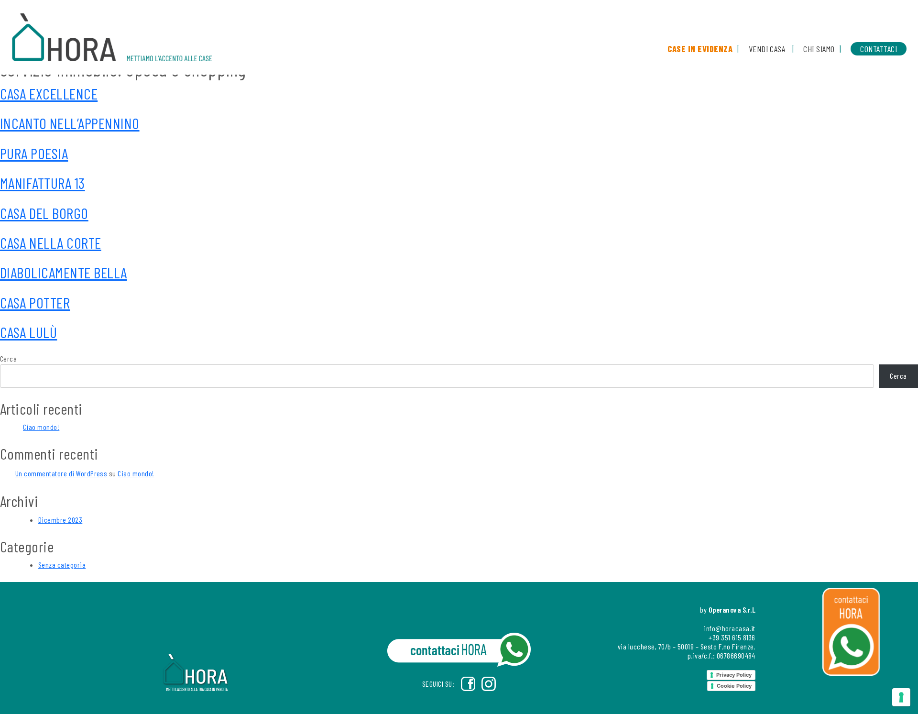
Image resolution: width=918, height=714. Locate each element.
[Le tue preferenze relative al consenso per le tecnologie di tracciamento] (901, 697)
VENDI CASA (767, 49)
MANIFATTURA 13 (42, 183)
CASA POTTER (35, 302)
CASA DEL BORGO (44, 213)
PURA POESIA (34, 153)
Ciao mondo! (41, 426)
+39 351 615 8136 (732, 637)
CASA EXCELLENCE (49, 93)
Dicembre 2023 (60, 519)
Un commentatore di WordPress (61, 473)
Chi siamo (818, 49)
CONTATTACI (878, 49)
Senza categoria (62, 564)
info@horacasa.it (729, 628)
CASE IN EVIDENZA (699, 49)
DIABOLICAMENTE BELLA (63, 272)
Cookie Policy (734, 685)
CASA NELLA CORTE (50, 242)
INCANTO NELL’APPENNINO (70, 123)
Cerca (8, 358)
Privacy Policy (734, 674)
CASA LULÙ (28, 332)
